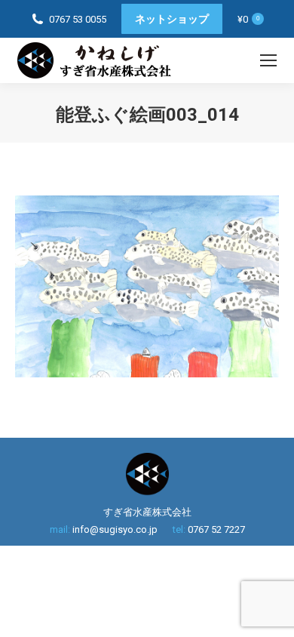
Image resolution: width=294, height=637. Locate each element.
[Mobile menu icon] (268, 60)
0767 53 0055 (77, 19)
